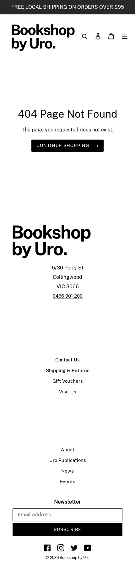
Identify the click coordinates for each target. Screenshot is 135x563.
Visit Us (67, 391)
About (67, 449)
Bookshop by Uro (74, 557)
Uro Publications (67, 460)
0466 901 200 (68, 296)
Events (67, 481)
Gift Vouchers (67, 381)
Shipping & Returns (67, 370)
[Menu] (124, 36)
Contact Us (67, 359)
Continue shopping (62, 145)
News (67, 470)
